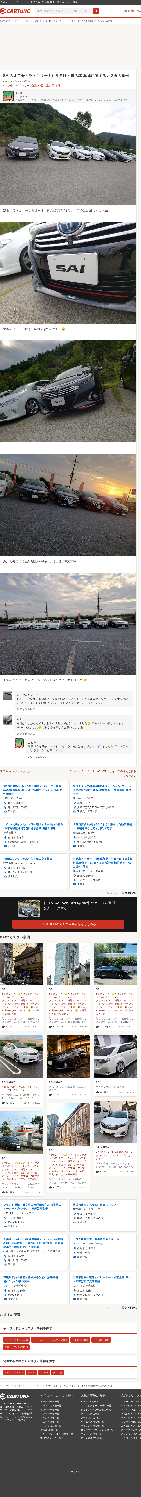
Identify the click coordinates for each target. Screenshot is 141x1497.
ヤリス (31, 1372)
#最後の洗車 (122, 1152)
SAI (4, 989)
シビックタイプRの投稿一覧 (96, 1409)
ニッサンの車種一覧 (51, 1405)
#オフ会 (8, 85)
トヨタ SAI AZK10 (25, 96)
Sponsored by (113, 893)
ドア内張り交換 (101, 1339)
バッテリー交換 (80, 1339)
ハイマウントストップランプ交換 (50, 1339)
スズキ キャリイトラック (15, 771)
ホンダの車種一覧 (49, 1409)
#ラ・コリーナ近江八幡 (28, 85)
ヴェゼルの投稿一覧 (91, 1434)
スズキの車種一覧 (49, 1421)
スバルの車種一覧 (49, 1417)
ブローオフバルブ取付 (16, 1347)
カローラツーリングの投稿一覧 (97, 1430)
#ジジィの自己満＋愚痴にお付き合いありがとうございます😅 (21, 1003)
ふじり (18, 93)
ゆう (19, 719)
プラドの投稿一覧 (90, 1417)
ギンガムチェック (27, 695)
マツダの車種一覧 (49, 1413)
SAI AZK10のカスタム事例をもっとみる (68, 924)
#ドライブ (19, 1090)
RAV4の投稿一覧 (90, 1401)
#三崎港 (32, 1179)
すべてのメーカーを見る (53, 1438)
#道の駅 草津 (53, 85)
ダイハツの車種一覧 (51, 1426)
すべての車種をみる (91, 1438)
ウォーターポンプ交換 (16, 1339)
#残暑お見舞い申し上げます (17, 1086)
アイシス (44, 1372)
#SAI (110, 1152)
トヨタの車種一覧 (49, 1401)
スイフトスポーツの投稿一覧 (96, 1405)
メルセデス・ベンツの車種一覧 (56, 1434)
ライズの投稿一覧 (90, 1413)
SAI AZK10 (8, 1082)
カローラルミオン (14, 1372)
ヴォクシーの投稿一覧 (92, 1426)
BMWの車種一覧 (49, 1430)
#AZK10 (100, 1152)
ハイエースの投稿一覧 (92, 1421)
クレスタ (57, 1372)
